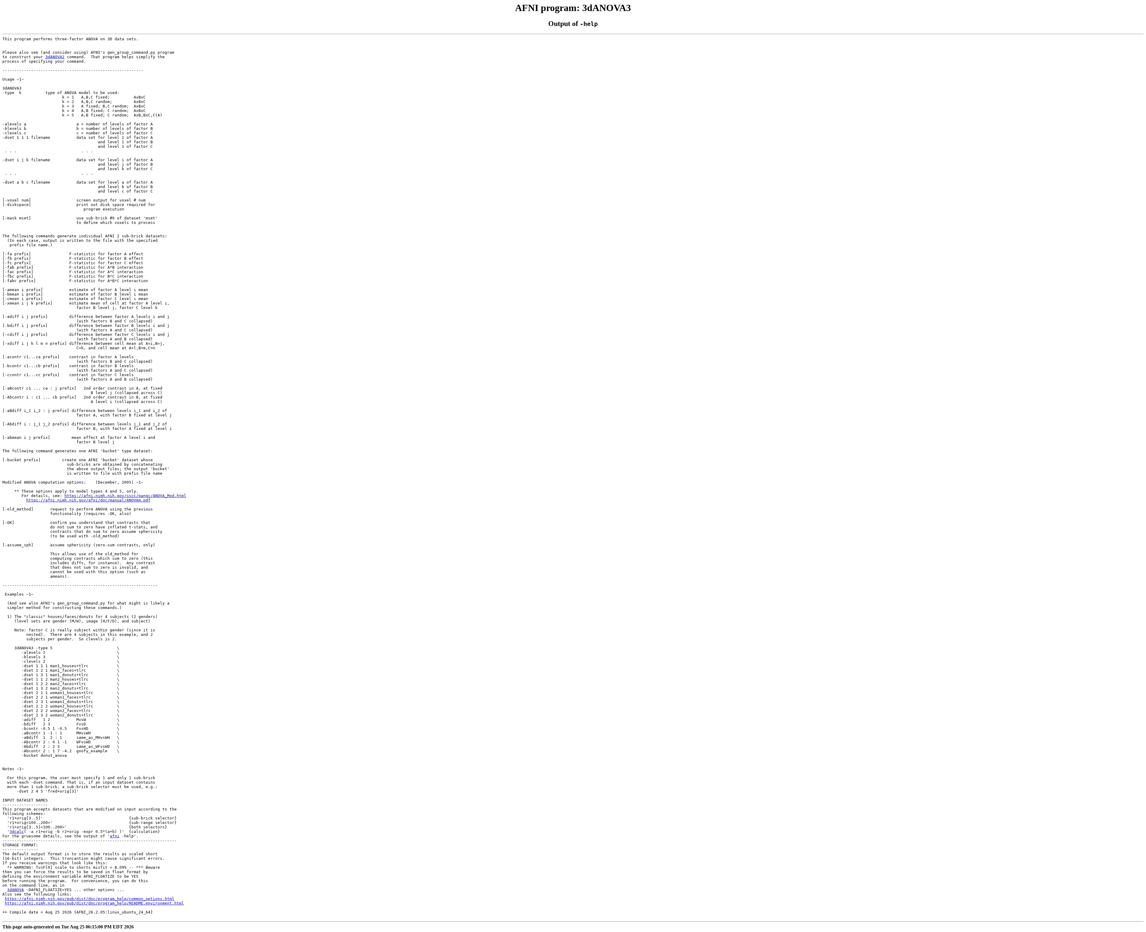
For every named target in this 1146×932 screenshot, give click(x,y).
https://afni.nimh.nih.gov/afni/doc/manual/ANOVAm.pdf (88, 500)
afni (114, 836)
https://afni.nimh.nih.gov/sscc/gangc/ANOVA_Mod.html (125, 495)
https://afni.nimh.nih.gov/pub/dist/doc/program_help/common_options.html (89, 898)
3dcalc (17, 831)
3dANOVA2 (54, 57)
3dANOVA (15, 890)
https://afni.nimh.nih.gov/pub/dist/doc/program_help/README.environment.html (94, 903)
